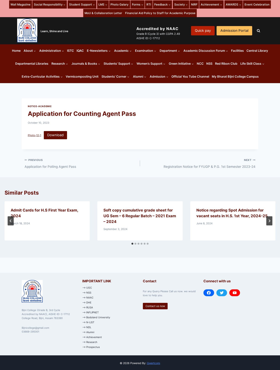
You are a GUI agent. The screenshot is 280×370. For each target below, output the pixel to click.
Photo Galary (119, 4)
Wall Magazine (20, 4)
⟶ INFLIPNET (90, 312)
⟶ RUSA (87, 307)
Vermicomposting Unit (82, 76)
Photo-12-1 (34, 135)
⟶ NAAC (87, 297)
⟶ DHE (86, 302)
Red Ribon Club (226, 63)
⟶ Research (89, 342)
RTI (148, 4)
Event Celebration (257, 4)
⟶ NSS (86, 292)
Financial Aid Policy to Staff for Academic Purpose (160, 13)
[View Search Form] (258, 31)
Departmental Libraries (31, 63)
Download (55, 135)
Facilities (237, 51)
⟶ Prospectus (91, 347)
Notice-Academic (40, 106)
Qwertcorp (153, 363)
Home (16, 51)
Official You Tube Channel (190, 76)
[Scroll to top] (273, 355)
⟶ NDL (86, 327)
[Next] (269, 220)
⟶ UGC (87, 287)
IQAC (80, 51)
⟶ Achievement (92, 337)
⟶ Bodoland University (96, 317)
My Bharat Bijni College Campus (235, 76)
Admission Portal (234, 31)
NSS (209, 63)
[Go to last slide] (11, 220)
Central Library (257, 51)
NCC (200, 63)
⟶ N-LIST (88, 322)
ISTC (70, 51)
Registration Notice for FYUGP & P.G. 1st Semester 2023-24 (209, 163)
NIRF (194, 4)
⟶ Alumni (88, 332)
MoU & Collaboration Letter (103, 13)
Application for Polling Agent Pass (50, 163)
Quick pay (203, 31)
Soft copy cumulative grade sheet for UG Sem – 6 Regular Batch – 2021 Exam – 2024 (139, 216)
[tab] (132, 244)
